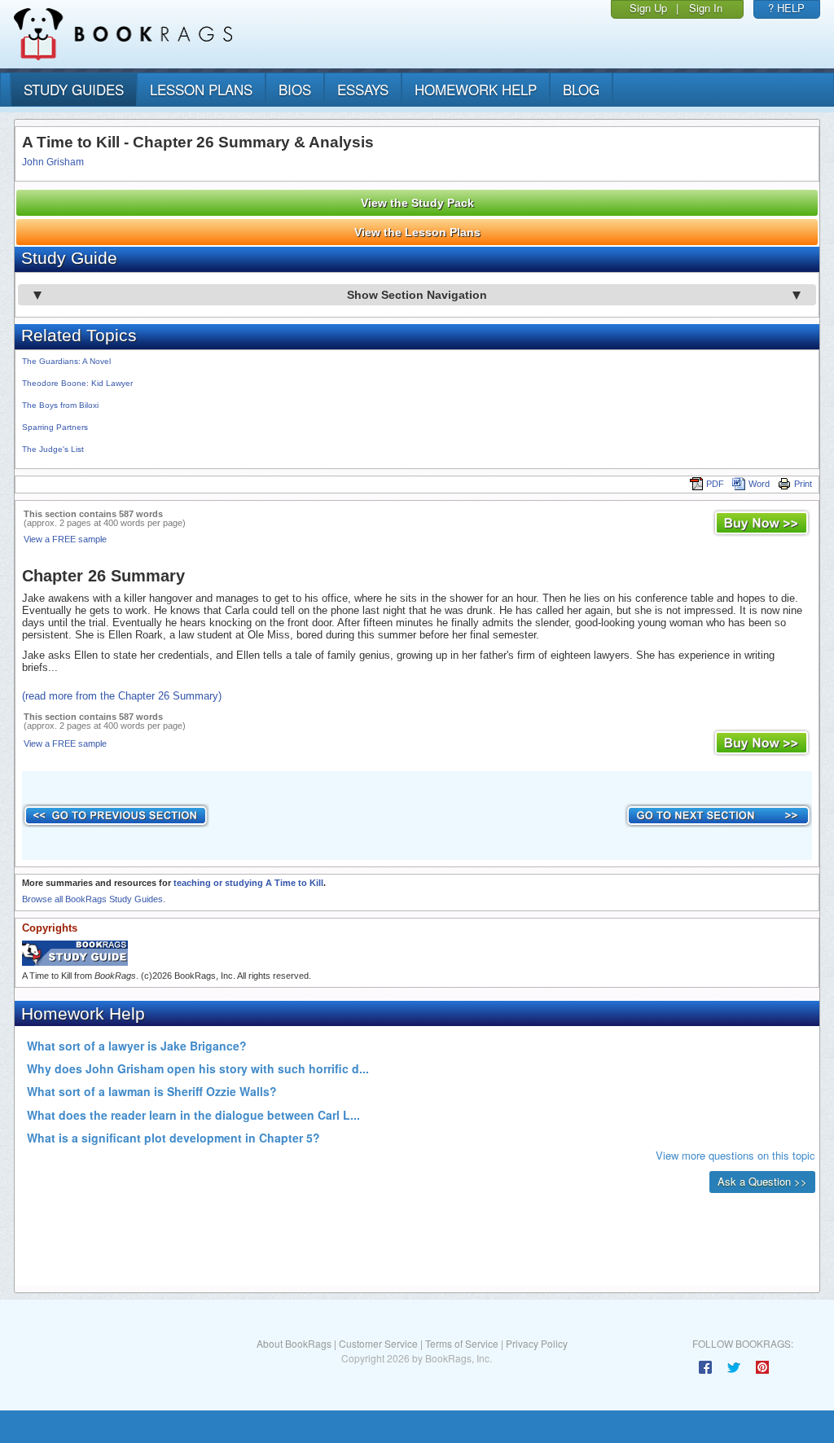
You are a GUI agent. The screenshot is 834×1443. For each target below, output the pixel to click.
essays (362, 89)
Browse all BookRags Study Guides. (93, 899)
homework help (476, 89)
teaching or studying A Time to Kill (248, 883)
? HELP (786, 7)
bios (295, 89)
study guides (74, 89)
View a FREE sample (65, 539)
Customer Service (378, 1343)
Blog (581, 89)
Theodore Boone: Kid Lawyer (77, 383)
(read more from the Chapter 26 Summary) (122, 696)
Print (803, 484)
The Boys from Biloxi (60, 405)
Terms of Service (461, 1343)
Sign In (705, 7)
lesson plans (201, 89)
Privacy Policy (537, 1343)
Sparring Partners (55, 427)
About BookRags (294, 1343)
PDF (715, 484)
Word (759, 484)
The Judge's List (53, 449)
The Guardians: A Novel (66, 361)
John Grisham (53, 162)
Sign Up (648, 7)
